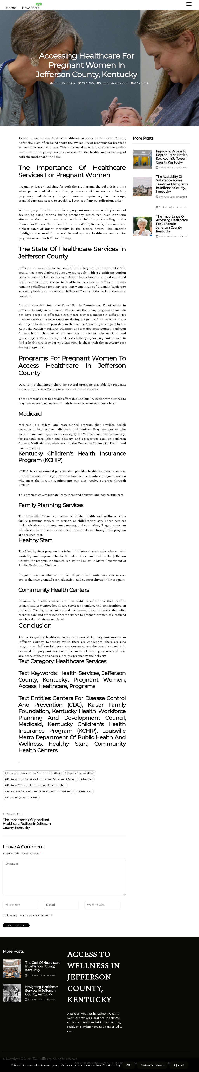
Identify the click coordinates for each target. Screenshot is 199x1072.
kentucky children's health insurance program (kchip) (36, 785)
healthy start (85, 791)
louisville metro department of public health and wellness (38, 791)
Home (11, 8)
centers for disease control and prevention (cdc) (33, 772)
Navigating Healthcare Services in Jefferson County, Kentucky (42, 990)
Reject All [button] (178, 1065)
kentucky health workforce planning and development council (41, 779)
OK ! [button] (128, 1065)
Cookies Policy (111, 1065)
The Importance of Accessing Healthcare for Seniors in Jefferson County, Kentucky (172, 224)
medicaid (88, 779)
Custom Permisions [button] (152, 1065)
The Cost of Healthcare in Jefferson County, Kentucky (42, 966)
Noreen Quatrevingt (65, 83)
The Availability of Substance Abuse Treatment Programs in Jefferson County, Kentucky (172, 184)
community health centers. (22, 797)
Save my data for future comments (29, 915)
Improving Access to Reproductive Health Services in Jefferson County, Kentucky (172, 156)
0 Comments (141, 83)
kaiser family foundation (80, 772)
